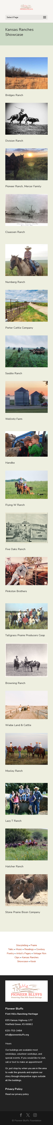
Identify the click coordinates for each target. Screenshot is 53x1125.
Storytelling (22, 945)
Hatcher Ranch (14, 866)
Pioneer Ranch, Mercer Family (23, 186)
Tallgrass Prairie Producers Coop (25, 635)
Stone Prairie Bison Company (22, 912)
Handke (10, 462)
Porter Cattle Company (19, 328)
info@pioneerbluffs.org (17, 1034)
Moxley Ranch (14, 771)
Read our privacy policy (17, 1094)
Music (19, 949)
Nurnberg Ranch (15, 282)
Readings (29, 949)
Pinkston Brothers (16, 591)
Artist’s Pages (23, 953)
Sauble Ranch (13, 373)
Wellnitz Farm (13, 419)
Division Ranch (14, 140)
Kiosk (33, 961)
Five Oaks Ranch (15, 549)
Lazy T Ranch (13, 821)
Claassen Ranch (15, 232)
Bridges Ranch (14, 95)
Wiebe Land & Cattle (18, 725)
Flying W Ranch (15, 505)
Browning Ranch (15, 683)
